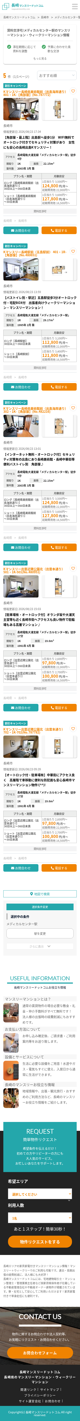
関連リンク (28, 1389)
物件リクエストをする (40, 1242)
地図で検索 (42, 894)
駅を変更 (40, 933)
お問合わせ (23, 230)
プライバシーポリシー (40, 1395)
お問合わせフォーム (40, 1352)
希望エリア (18, 1181)
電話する (61, 230)
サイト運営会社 (30, 1400)
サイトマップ (49, 1389)
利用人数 (16, 1205)
